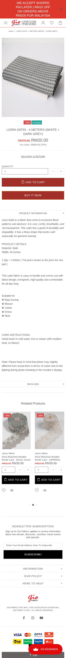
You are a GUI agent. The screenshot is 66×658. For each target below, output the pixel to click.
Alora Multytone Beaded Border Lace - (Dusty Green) (16, 458)
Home (11, 31)
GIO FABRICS (24, 23)
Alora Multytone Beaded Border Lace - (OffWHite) (47, 458)
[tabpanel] (16, 457)
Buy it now (33, 195)
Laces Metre (8, 453)
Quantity (7, 166)
